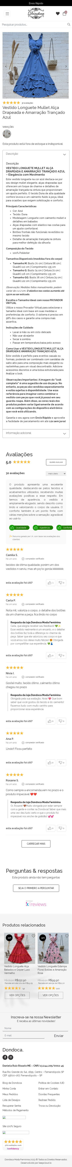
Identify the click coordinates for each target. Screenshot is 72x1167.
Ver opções (17, 995)
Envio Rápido (36, 3)
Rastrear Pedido (47, 1100)
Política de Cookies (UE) (51, 1083)
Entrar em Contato (48, 1088)
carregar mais (36, 843)
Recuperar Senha (12, 1105)
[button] (33, 94)
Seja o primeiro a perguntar (36, 888)
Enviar (58, 1036)
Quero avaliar (56, 462)
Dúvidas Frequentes (49, 1094)
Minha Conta (9, 1088)
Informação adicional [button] (18, 433)
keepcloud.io (45, 1163)
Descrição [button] (12, 153)
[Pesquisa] (69, 24)
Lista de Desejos (11, 1100)
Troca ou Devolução (50, 1105)
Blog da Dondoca (12, 1083)
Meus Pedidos (10, 1094)
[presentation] (6, 66)
